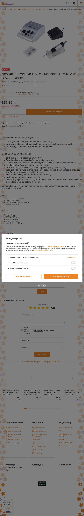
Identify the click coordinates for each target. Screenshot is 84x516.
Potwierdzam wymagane (23, 276)
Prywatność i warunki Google (44, 250)
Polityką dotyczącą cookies (55, 247)
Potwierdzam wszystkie (61, 276)
